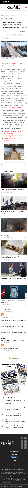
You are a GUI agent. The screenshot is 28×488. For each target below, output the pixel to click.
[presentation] (22, 157)
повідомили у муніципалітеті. (16, 107)
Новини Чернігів (14, 451)
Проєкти (14, 463)
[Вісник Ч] (14, 457)
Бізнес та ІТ (14, 454)
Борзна (11, 18)
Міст (2, 18)
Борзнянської (13, 63)
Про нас (14, 465)
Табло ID (14, 460)
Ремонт (6, 18)
